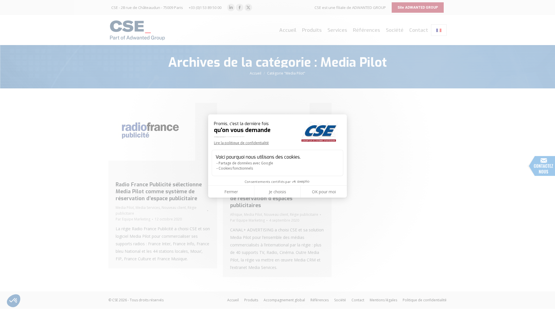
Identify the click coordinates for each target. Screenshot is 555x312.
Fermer (231, 191)
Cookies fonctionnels (236, 168)
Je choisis (277, 191)
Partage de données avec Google (246, 163)
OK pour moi (324, 191)
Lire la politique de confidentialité (241, 142)
